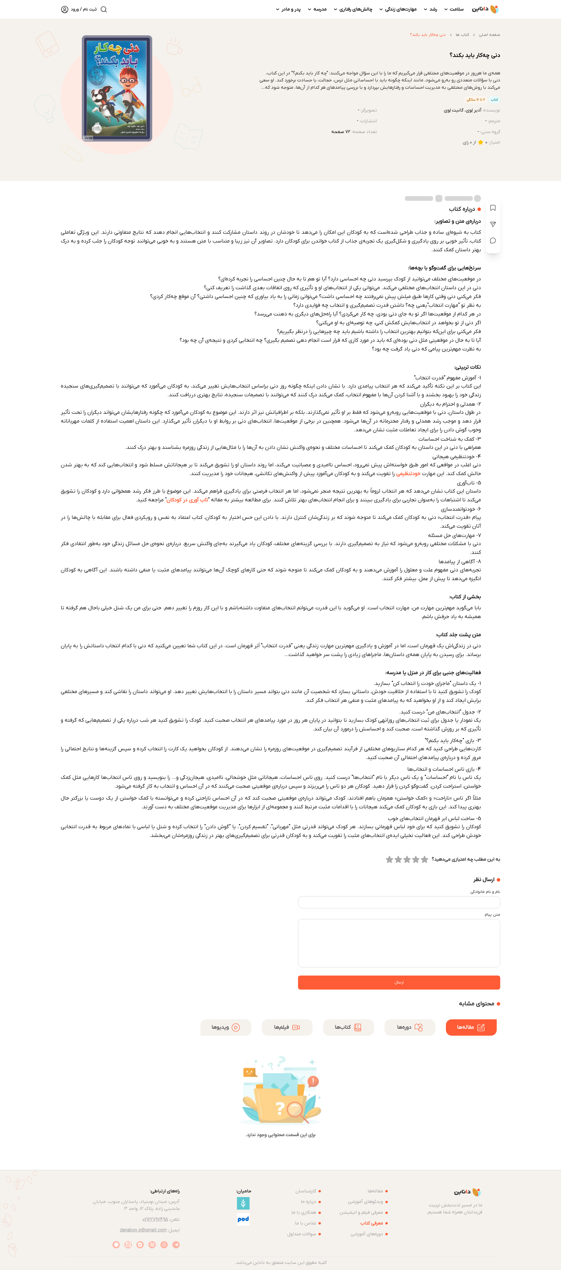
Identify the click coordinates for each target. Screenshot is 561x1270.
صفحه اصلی (489, 35)
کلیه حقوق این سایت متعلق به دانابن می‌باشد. (281, 1263)
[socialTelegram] (176, 1244)
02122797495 (155, 1219)
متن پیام (492, 914)
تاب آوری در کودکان (187, 500)
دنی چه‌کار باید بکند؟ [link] (428, 35)
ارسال (399, 982)
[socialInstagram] (164, 1244)
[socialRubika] (116, 1244)
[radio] (424, 859)
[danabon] (485, 9)
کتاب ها (462, 35)
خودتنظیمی (408, 473)
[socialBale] (140, 1244)
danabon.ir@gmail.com (143, 1230)
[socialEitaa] (128, 1244)
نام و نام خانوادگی (485, 892)
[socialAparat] (152, 1244)
